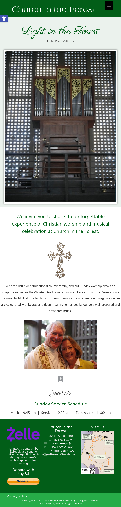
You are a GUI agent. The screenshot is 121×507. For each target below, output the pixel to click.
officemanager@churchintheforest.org (74, 443)
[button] (4, 18)
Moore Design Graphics (69, 503)
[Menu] (109, 5)
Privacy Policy (17, 496)
